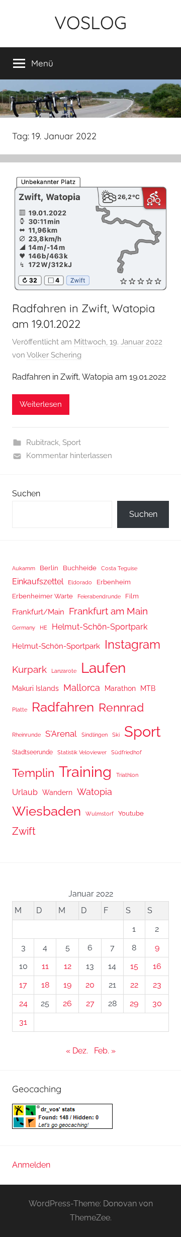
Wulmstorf (99, 814)
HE (43, 627)
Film (132, 596)
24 (23, 1003)
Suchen (26, 493)
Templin (33, 772)
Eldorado (80, 582)
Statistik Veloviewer (82, 752)
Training (85, 771)
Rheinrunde (26, 734)
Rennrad (121, 707)
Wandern (57, 792)
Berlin (49, 568)
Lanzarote (63, 671)
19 (67, 985)
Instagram (132, 644)
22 (134, 985)
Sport (71, 442)
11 (45, 966)
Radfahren (63, 707)
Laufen (103, 668)
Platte (19, 709)
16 (157, 966)
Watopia (94, 791)
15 (134, 966)
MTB (147, 688)
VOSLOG (90, 22)
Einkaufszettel (37, 581)
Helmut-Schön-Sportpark (99, 627)
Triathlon (127, 775)
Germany (23, 627)
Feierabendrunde (99, 596)
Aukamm (23, 568)
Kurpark (29, 669)
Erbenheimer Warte (42, 596)
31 (23, 1022)
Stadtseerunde (32, 752)
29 (134, 1003)
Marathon (120, 688)
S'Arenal (61, 734)
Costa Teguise (119, 568)
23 (157, 985)
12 (67, 966)
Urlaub (25, 792)
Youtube (131, 813)
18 (45, 985)
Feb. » (105, 1050)
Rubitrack (42, 442)
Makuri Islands (35, 688)
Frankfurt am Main (108, 611)
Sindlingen (94, 735)
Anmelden (31, 1165)
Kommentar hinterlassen (69, 455)
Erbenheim (114, 582)
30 (157, 1003)
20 (90, 985)
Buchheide (80, 568)
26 (67, 1003)
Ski (116, 735)
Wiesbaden (46, 811)
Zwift (24, 831)
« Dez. (77, 1050)
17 (23, 985)
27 (90, 1003)
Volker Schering (54, 355)
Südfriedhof (126, 752)
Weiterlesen (41, 404)
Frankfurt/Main (38, 611)
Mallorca (81, 687)
